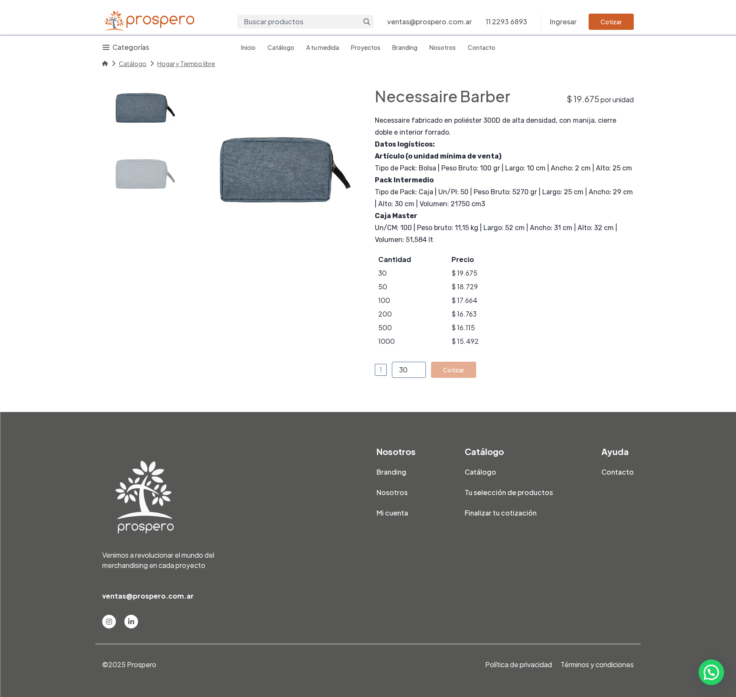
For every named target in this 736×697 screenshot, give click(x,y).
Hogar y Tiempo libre (186, 63)
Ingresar (563, 21)
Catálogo (280, 47)
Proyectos (365, 47)
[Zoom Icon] (276, 170)
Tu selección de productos (509, 492)
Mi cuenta (392, 512)
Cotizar (611, 22)
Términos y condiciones (597, 664)
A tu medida (322, 47)
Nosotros (442, 47)
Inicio (248, 47)
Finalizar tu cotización (501, 512)
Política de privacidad (518, 664)
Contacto (481, 47)
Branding (404, 47)
